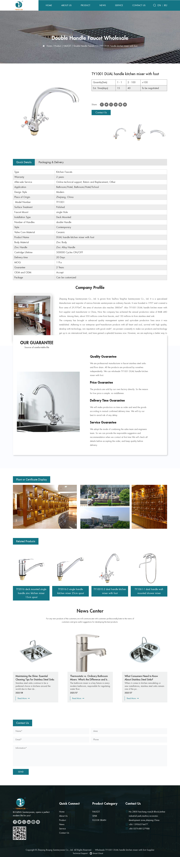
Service (119, 5)
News (102, 5)
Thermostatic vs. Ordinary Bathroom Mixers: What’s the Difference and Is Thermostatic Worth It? (34, 679)
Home (49, 5)
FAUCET (67, 46)
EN (159, 5)
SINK (94, 816)
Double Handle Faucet (84, 46)
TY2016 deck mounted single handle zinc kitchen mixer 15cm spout (31, 593)
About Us (66, 5)
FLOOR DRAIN (99, 820)
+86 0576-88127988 (139, 828)
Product (85, 5)
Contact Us (138, 5)
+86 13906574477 (138, 824)
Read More (22, 698)
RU (165, 5)
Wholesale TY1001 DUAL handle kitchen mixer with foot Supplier (124, 850)
